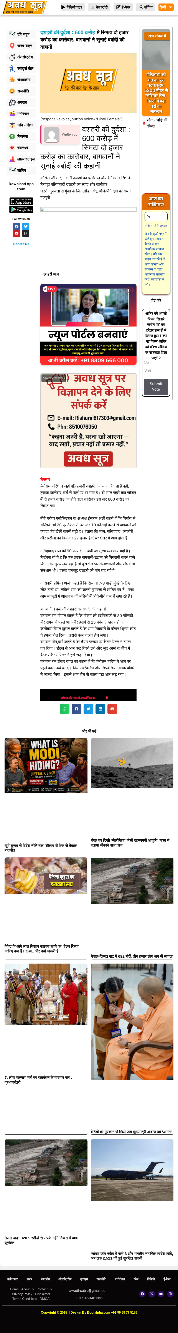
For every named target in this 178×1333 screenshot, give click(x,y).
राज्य (29, 1279)
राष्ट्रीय (45, 1279)
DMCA (44, 1299)
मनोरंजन (120, 1279)
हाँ (148, 362)
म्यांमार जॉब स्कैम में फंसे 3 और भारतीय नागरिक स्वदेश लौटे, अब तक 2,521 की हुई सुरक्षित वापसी (132, 1256)
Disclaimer (42, 1294)
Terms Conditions (24, 1299)
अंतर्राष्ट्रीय (64, 1279)
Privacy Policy (22, 1294)
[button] (64, 709)
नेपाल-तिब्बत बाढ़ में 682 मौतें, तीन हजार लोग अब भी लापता (132, 956)
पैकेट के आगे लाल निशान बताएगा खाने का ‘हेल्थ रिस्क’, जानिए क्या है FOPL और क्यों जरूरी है (43, 948)
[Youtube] (161, 1294)
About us (27, 1289)
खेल (136, 1279)
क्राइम (84, 1279)
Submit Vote (156, 387)
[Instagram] (170, 1294)
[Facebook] (142, 1294)
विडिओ (151, 1279)
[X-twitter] (151, 1294)
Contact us (44, 1289)
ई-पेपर (167, 1279)
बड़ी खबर (12, 1279)
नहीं (149, 370)
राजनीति (101, 1279)
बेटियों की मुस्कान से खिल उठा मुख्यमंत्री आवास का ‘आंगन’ (131, 1132)
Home (14, 1289)
